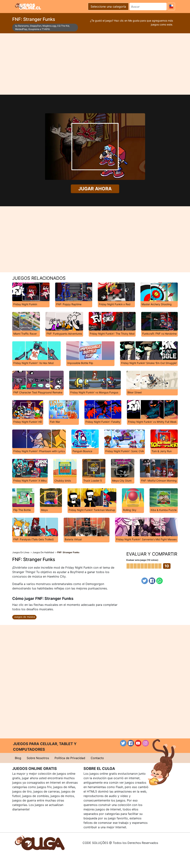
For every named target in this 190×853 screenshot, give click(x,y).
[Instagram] (145, 743)
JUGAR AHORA (95, 189)
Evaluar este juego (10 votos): (142, 560)
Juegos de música (24, 616)
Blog (18, 758)
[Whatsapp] (159, 581)
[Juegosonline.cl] (28, 5)
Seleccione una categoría (108, 6)
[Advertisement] (95, 64)
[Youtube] (138, 743)
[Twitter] (144, 581)
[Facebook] (152, 581)
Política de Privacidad (70, 758)
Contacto (97, 758)
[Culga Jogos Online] (40, 842)
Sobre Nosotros (38, 758)
